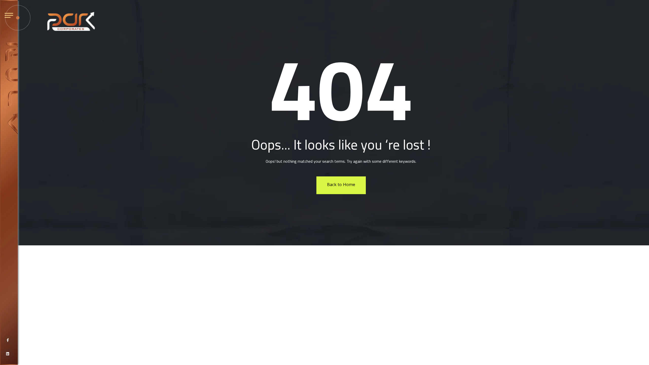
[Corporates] (71, 21)
